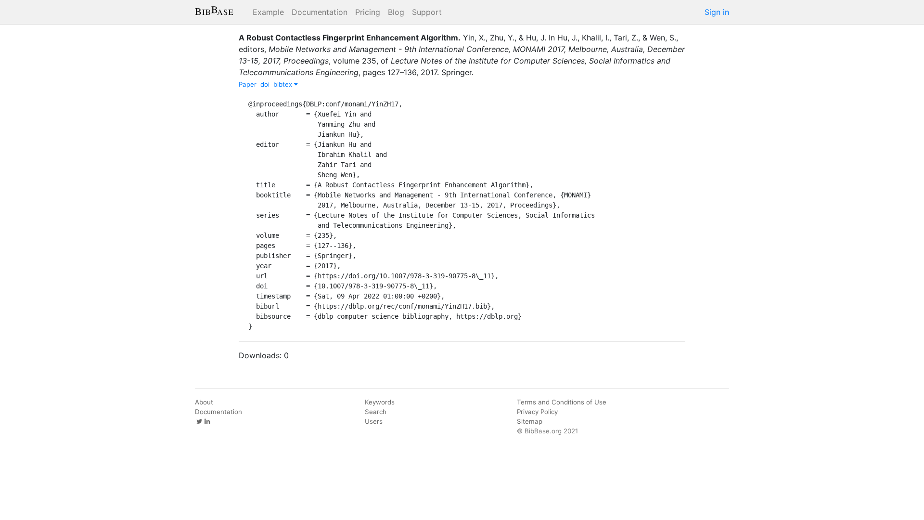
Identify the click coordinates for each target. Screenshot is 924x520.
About (204, 402)
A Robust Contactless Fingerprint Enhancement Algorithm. (350, 37)
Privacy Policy (537, 412)
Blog (396, 12)
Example (268, 12)
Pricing (367, 12)
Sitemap (529, 421)
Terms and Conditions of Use (561, 402)
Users (374, 421)
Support (427, 12)
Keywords (380, 402)
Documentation (319, 12)
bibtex (283, 84)
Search (375, 412)
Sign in (717, 12)
